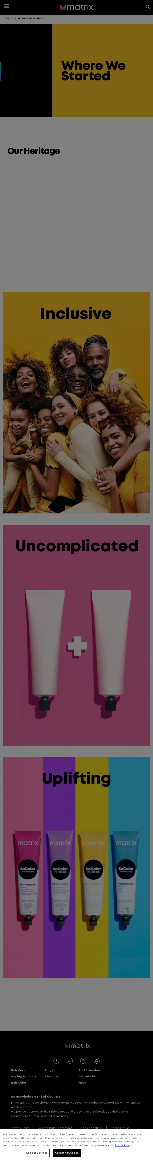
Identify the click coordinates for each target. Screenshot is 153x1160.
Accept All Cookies (66, 1153)
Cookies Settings (37, 1153)
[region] (76, 1144)
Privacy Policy (123, 1145)
